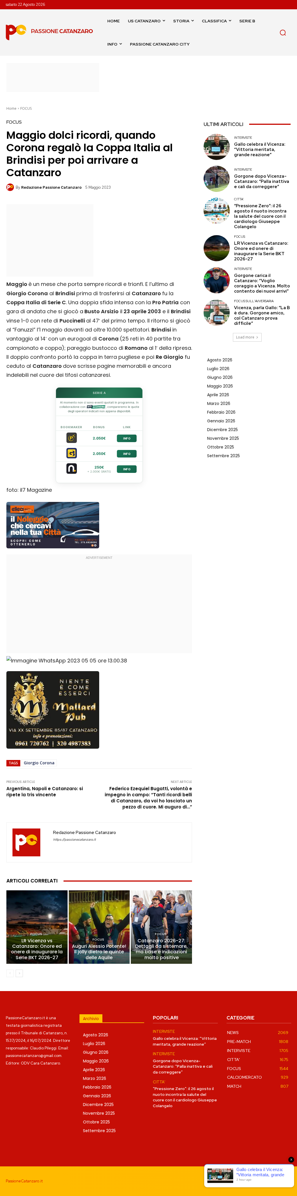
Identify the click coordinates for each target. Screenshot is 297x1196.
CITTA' (239, 199)
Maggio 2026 (220, 386)
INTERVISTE (243, 137)
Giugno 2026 (220, 377)
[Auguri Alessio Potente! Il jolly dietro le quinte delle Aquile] (99, 927)
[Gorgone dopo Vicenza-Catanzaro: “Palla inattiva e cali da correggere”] (217, 179)
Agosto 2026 (219, 360)
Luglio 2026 (218, 369)
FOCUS (26, 108)
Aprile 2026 (218, 395)
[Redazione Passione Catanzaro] (11, 187)
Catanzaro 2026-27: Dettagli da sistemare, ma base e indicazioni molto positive (161, 949)
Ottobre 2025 (220, 447)
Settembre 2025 (223, 456)
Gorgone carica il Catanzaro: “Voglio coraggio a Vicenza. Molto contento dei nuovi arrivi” (262, 283)
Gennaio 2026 (221, 421)
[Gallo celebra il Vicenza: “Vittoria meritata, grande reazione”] (217, 147)
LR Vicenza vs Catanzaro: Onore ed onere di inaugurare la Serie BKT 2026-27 (37, 949)
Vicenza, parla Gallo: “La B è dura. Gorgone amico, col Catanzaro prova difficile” (262, 315)
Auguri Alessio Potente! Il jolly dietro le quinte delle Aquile (99, 952)
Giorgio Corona (39, 762)
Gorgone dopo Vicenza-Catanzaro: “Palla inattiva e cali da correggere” (261, 181)
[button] (282, 32)
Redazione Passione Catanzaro (51, 187)
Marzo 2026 (218, 403)
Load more (245, 337)
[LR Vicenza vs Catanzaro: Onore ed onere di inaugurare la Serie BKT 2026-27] (37, 927)
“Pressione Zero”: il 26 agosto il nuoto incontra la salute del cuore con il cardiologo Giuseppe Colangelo (260, 216)
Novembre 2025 (223, 438)
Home (11, 108)
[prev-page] (10, 973)
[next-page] (19, 973)
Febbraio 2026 (221, 412)
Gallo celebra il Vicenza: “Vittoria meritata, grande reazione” (259, 149)
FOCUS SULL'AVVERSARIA (254, 301)
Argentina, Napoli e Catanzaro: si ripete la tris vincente (44, 792)
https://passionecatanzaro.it (74, 839)
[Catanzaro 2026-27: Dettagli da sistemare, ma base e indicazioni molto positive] (161, 927)
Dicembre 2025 (222, 430)
